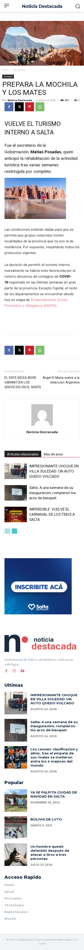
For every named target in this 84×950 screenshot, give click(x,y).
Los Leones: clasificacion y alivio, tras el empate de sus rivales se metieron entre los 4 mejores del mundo (54, 757)
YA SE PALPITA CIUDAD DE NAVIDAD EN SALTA (53, 794)
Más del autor (53, 454)
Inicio (5, 70)
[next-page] (14, 531)
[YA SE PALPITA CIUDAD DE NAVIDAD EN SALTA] (15, 800)
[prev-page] (7, 531)
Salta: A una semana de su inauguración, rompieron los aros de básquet (52, 492)
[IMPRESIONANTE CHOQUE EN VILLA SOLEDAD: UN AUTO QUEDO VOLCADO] (15, 471)
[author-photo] (42, 426)
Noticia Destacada (20, 100)
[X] (19, 106)
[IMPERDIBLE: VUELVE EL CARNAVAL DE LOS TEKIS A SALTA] (15, 514)
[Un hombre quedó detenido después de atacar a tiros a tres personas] (15, 854)
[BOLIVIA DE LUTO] (15, 827)
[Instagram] (14, 671)
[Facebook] (8, 106)
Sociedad (19, 70)
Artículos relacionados (23, 454)
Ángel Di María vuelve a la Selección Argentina (61, 380)
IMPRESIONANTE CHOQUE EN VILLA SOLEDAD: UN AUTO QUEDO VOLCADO (54, 471)
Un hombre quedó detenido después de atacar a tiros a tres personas (49, 852)
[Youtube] (22, 671)
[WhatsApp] (39, 106)
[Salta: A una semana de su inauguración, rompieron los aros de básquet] (15, 493)
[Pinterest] (29, 106)
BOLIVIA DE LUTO (46, 819)
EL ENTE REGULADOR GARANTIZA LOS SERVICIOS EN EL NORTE (22, 382)
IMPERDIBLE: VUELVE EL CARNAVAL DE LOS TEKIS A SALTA (52, 514)
